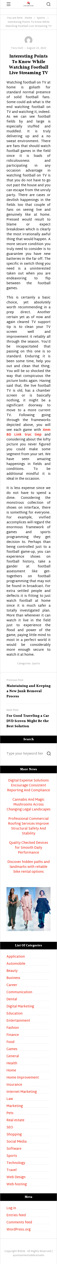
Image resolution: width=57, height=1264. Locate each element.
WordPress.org (18, 1229)
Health (11, 1063)
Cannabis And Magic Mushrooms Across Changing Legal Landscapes (29, 804)
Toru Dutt (17, 48)
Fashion (12, 1028)
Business (13, 978)
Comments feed (19, 1222)
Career (11, 985)
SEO (9, 1127)
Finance (12, 1035)
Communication (19, 992)
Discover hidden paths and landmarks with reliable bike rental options (28, 867)
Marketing (14, 1106)
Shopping (14, 1134)
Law (9, 1099)
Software (13, 1149)
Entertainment (18, 1020)
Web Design (15, 1177)
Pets (9, 1113)
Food (10, 1042)
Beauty (12, 971)
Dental (11, 999)
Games (11, 1049)
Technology (15, 1163)
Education (14, 1013)
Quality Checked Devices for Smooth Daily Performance (28, 848)
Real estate (15, 1120)
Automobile (15, 964)
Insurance (14, 1085)
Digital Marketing (20, 1006)
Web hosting (16, 1184)
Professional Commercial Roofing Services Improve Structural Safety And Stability (28, 826)
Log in (11, 1208)
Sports (41, 18)
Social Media (16, 1141)
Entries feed (16, 1215)
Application (15, 956)
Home (28, 18)
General (12, 1056)
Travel (11, 1170)
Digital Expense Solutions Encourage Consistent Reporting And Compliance (28, 785)
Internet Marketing (21, 1092)
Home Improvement (22, 1077)
